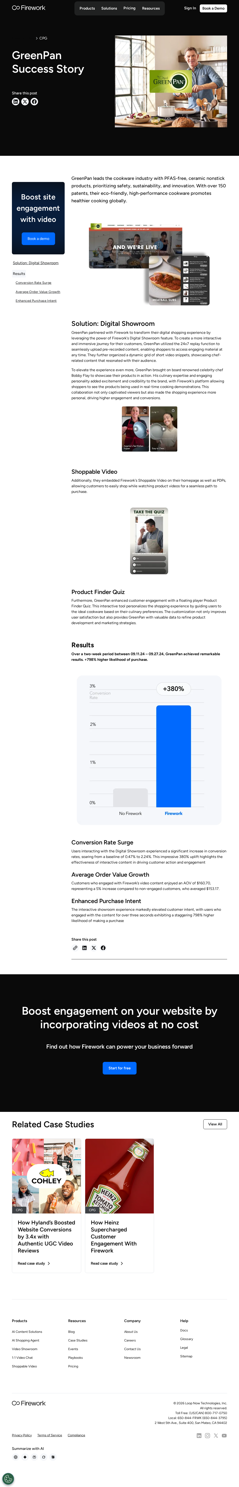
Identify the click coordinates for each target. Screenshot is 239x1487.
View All (215, 1124)
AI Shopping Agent (25, 1340)
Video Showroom (24, 1349)
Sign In (190, 8)
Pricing (129, 8)
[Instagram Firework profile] (207, 1435)
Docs (184, 1330)
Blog (71, 1332)
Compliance (76, 1435)
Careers (130, 1340)
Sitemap (186, 1356)
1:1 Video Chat (22, 1358)
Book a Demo (213, 8)
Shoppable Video (24, 1366)
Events (73, 1349)
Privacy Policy (22, 1435)
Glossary (186, 1339)
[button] (87, 8)
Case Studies (78, 1340)
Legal (184, 1348)
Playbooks (75, 1358)
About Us (131, 1332)
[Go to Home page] (29, 8)
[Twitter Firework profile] (216, 1435)
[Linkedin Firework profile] (199, 1435)
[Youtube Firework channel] (224, 1435)
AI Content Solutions (27, 1332)
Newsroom (132, 1358)
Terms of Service (49, 1435)
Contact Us (132, 1349)
